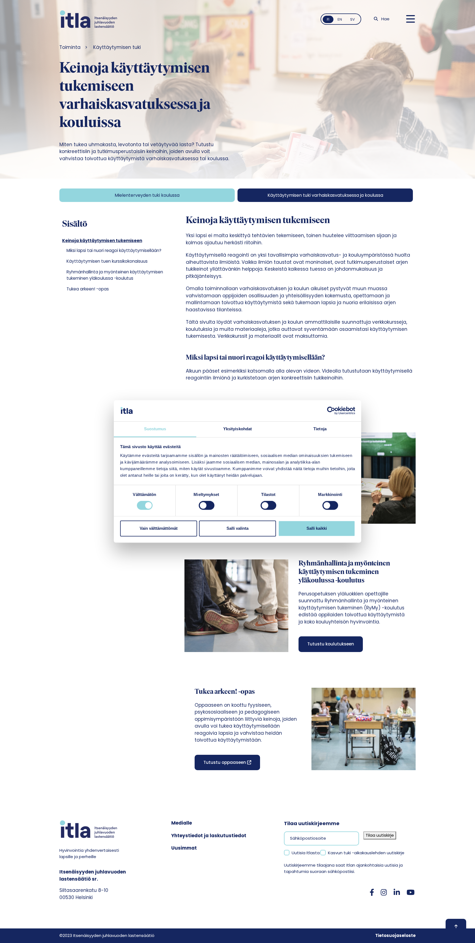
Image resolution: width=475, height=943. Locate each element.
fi (328, 19)
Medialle (181, 823)
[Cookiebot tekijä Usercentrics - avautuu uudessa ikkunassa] (331, 411)
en (340, 19)
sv (352, 19)
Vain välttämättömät (159, 528)
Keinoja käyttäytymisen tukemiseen (102, 240)
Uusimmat (184, 848)
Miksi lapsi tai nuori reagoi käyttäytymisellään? (114, 250)
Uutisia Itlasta (306, 853)
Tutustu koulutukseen (330, 644)
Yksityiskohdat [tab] (237, 428)
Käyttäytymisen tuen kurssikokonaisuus (107, 261)
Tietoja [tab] (320, 428)
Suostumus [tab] (155, 428)
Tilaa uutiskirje (380, 835)
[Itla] (88, 19)
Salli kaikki (316, 528)
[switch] (206, 505)
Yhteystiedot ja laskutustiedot (208, 835)
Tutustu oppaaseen (225, 762)
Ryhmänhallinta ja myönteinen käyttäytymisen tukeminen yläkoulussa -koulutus (115, 275)
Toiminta (70, 47)
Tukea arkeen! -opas (88, 289)
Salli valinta (237, 528)
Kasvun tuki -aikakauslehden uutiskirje (366, 853)
